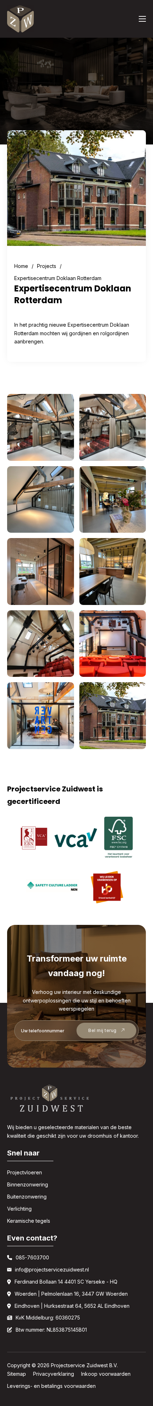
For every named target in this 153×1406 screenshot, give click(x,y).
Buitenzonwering (27, 1197)
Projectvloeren (24, 1172)
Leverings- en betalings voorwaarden (51, 1386)
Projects (46, 266)
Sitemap (16, 1374)
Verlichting (19, 1209)
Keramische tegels (28, 1221)
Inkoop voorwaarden (106, 1374)
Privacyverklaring (53, 1374)
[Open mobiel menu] (142, 19)
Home (21, 266)
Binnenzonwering (27, 1184)
